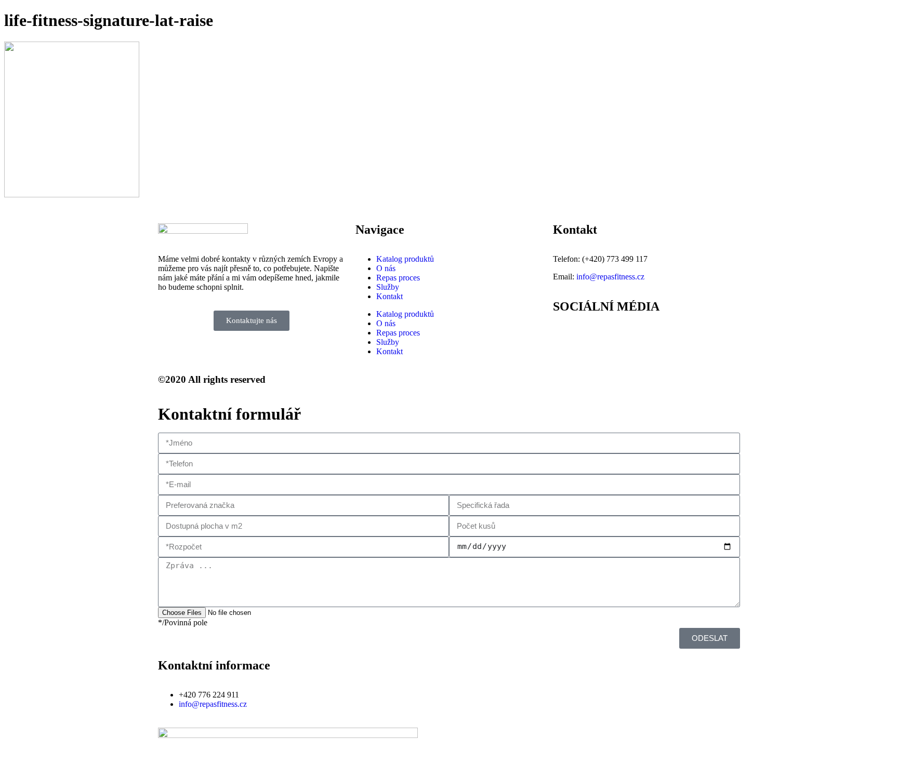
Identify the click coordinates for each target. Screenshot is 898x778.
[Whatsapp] (622, 336)
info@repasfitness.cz (610, 276)
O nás (385, 268)
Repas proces (398, 277)
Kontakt (389, 296)
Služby (387, 287)
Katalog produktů (405, 258)
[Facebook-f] (566, 336)
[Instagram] (594, 336)
